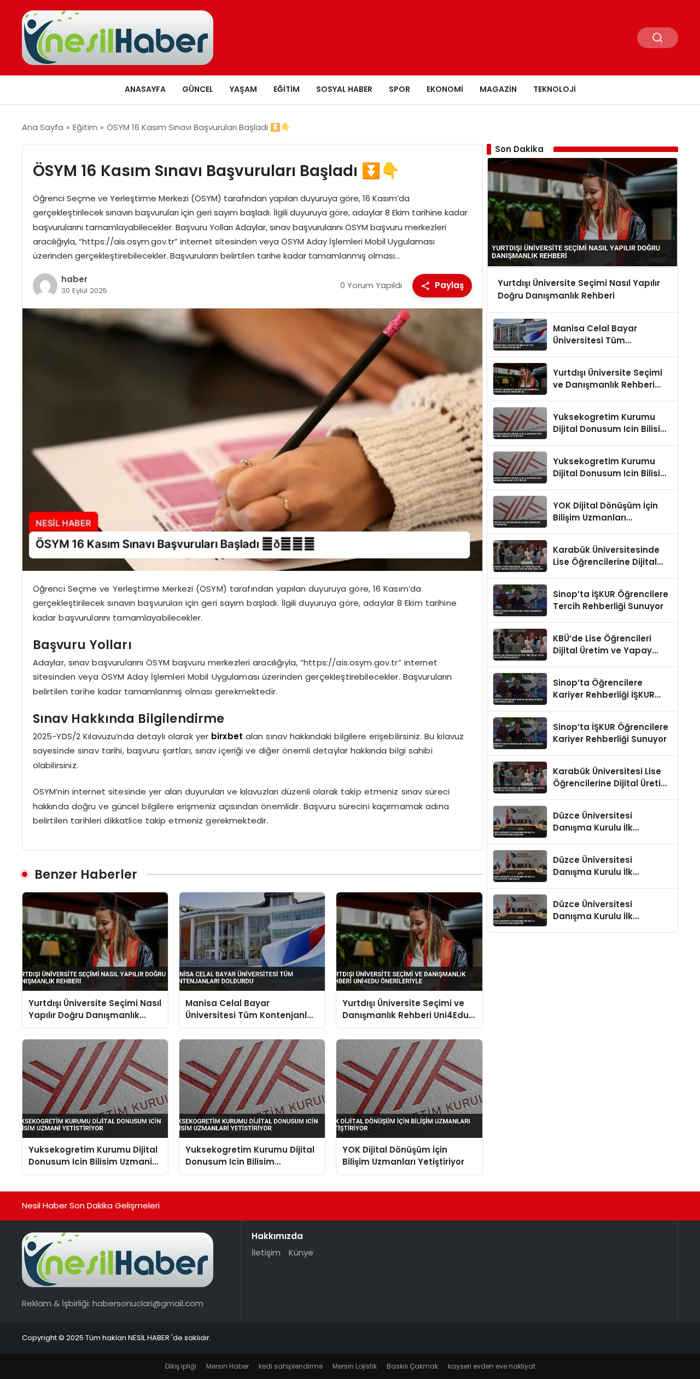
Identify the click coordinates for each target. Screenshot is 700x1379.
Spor (399, 89)
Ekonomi (445, 89)
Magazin (498, 89)
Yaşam (243, 89)
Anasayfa (145, 89)
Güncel (197, 89)
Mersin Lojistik (354, 1366)
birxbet (227, 736)
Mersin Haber (227, 1366)
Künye (301, 1252)
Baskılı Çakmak (412, 1366)
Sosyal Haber (344, 89)
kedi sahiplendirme (291, 1366)
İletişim (266, 1252)
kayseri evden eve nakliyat (491, 1366)
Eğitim (286, 89)
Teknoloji (554, 89)
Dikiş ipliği (180, 1366)
